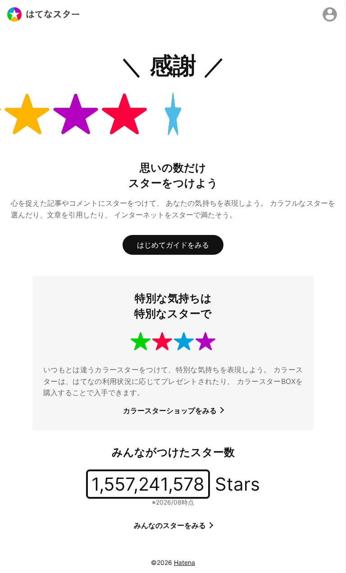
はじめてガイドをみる (173, 244)
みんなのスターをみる (171, 525)
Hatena (184, 562)
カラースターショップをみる (171, 410)
